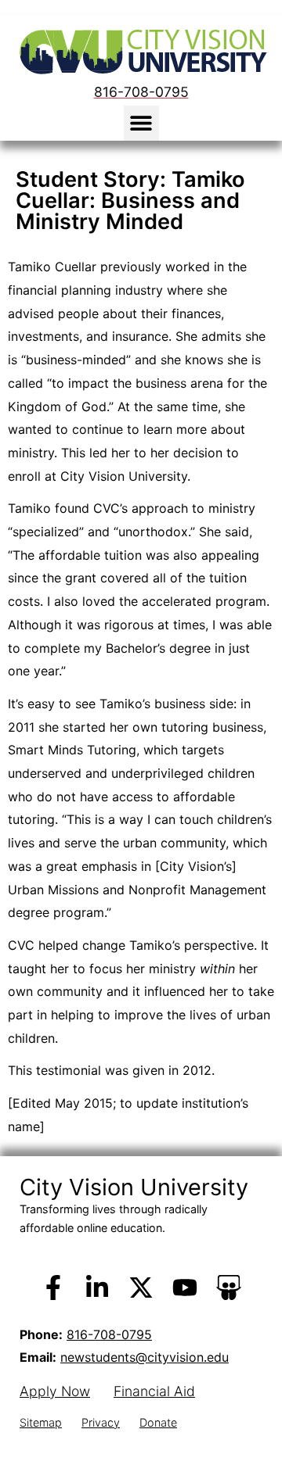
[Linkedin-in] (97, 1287)
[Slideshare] (228, 1287)
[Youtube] (184, 1287)
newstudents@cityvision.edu (144, 1357)
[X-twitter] (141, 1287)
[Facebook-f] (53, 1287)
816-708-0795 (109, 1334)
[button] (141, 123)
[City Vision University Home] (140, 52)
